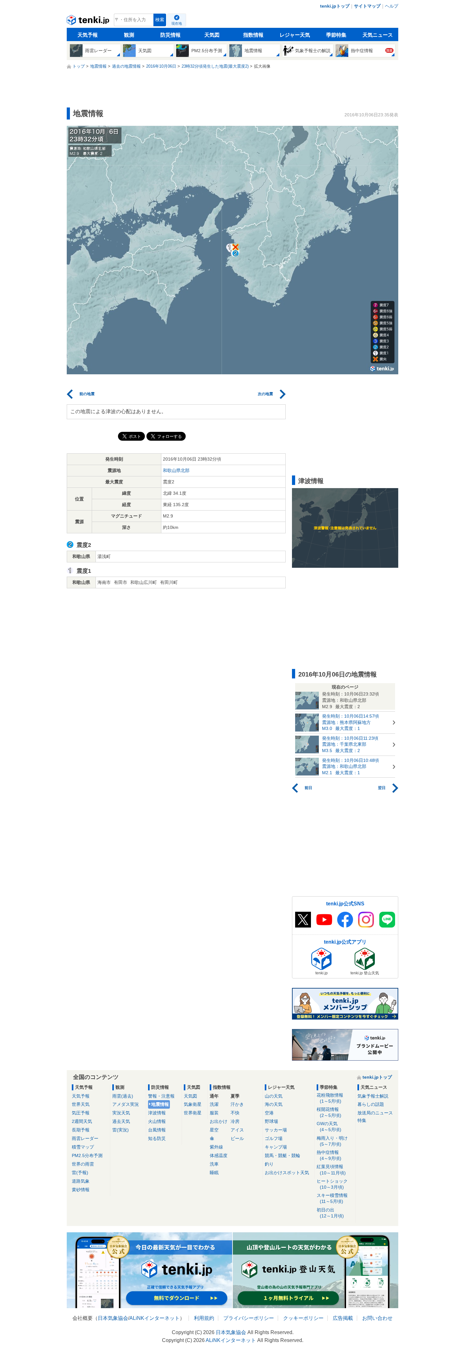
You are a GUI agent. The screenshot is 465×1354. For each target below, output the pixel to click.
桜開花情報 (329, 1112)
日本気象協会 (113, 1318)
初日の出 (330, 1212)
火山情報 (157, 1121)
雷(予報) (80, 1172)
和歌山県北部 (176, 470)
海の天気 (273, 1104)
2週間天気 (82, 1121)
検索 (159, 19)
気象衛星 (193, 1104)
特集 (361, 1120)
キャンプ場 (276, 1146)
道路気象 (81, 1181)
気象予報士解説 (372, 1096)
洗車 (214, 1164)
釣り (269, 1164)
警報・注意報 (161, 1096)
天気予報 (88, 35)
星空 (214, 1129)
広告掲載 (343, 1318)
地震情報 (160, 1104)
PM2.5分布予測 (87, 1155)
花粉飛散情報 (330, 1098)
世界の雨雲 (83, 1164)
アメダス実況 (125, 1104)
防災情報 (170, 35)
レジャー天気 (295, 35)
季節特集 (336, 35)
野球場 (271, 1121)
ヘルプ (391, 6)
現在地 (176, 23)
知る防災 (157, 1138)
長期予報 (81, 1129)
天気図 (212, 35)
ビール (237, 1138)
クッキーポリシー (303, 1318)
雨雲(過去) (122, 1096)
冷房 (235, 1121)
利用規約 (204, 1318)
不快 (235, 1112)
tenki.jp (89, 21)
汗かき (237, 1104)
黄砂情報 (81, 1189)
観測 (129, 35)
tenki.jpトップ (335, 6)
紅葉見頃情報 (331, 1169)
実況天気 (121, 1112)
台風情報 (157, 1129)
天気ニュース (378, 35)
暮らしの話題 (370, 1104)
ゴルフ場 (273, 1138)
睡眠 (214, 1172)
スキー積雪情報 (332, 1198)
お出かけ (218, 1121)
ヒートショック (332, 1184)
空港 (269, 1112)
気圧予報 (81, 1112)
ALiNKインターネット (154, 1318)
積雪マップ (83, 1146)
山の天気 (273, 1096)
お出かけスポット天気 (287, 1172)
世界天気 (81, 1104)
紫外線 (216, 1146)
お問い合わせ (377, 1318)
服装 (214, 1112)
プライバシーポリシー (248, 1318)
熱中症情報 (329, 1155)
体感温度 (218, 1155)
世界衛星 (193, 1112)
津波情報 (157, 1112)
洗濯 (214, 1104)
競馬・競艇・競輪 (282, 1155)
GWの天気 (329, 1126)
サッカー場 (276, 1129)
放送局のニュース (375, 1112)
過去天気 (121, 1121)
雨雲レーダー (85, 1138)
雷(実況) (120, 1129)
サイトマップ (367, 6)
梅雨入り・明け (332, 1141)
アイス (237, 1129)
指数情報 (253, 35)
